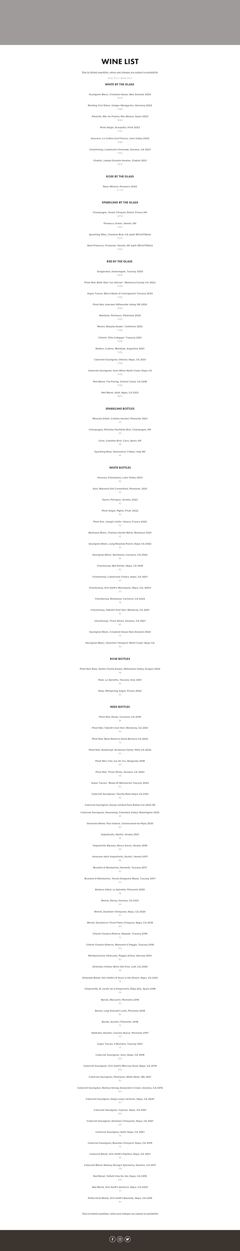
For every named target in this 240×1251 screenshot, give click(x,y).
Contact (134, 6)
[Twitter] (127, 1239)
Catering (75, 6)
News (94, 6)
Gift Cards (122, 6)
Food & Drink (61, 6)
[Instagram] (120, 1239)
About (48, 6)
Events (86, 6)
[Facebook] (113, 1239)
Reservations (107, 6)
